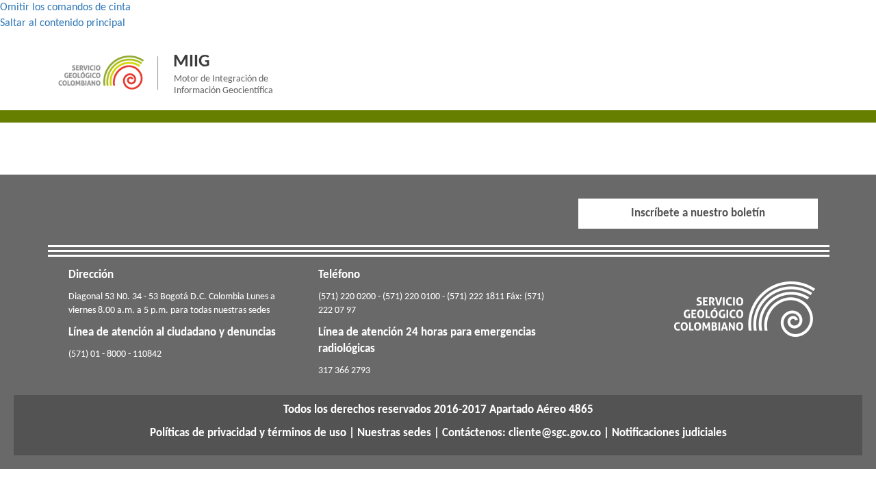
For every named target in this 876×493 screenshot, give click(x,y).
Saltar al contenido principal (62, 23)
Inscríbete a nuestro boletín (698, 213)
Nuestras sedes (394, 433)
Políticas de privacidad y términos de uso (248, 433)
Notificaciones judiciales (669, 433)
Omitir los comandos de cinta (65, 7)
